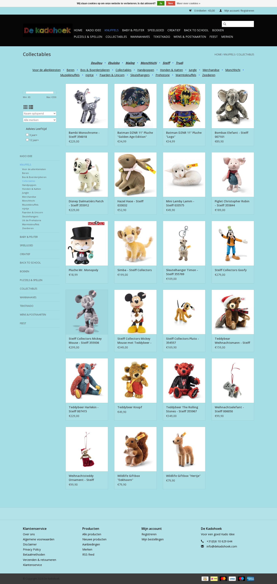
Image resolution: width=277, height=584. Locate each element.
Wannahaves (140, 37)
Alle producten (91, 534)
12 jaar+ (34, 140)
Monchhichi (232, 70)
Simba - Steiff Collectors (134, 270)
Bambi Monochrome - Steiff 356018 (84, 135)
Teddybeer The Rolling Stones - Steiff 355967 (182, 409)
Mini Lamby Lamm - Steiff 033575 (180, 203)
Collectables (116, 37)
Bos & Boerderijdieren (95, 70)
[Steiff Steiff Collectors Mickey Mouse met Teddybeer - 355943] (135, 312)
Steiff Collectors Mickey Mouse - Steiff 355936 (85, 341)
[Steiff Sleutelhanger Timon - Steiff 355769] (184, 243)
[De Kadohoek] (48, 30)
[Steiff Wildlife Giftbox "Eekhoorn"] (135, 449)
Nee (170, 3)
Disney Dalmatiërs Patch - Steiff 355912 (86, 203)
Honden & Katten (171, 70)
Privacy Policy (32, 549)
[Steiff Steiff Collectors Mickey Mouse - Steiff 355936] (86, 312)
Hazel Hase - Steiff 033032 (130, 203)
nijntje (90, 75)
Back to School (196, 30)
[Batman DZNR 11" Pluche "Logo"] (184, 106)
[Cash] (204, 578)
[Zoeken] (225, 24)
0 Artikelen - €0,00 (204, 10)
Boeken (218, 30)
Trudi (179, 63)
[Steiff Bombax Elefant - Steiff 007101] (233, 106)
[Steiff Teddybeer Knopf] (135, 380)
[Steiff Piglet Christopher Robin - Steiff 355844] (233, 174)
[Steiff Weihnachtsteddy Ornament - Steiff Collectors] (86, 449)
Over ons (29, 534)
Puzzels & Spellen (88, 37)
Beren (70, 70)
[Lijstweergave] (31, 107)
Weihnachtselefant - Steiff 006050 (229, 409)
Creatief (173, 30)
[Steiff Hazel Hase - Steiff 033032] (135, 174)
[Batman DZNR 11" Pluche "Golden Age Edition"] (135, 106)
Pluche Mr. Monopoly (83, 270)
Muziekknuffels (70, 75)
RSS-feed (88, 554)
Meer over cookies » (188, 3)
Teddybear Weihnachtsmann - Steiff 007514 (232, 341)
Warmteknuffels (186, 75)
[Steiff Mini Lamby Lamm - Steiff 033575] (184, 174)
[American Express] (250, 578)
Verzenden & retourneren (39, 560)
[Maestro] (241, 578)
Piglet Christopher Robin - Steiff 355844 (232, 203)
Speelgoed (156, 30)
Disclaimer (30, 544)
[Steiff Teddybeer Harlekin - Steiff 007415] (86, 380)
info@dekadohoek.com (222, 546)
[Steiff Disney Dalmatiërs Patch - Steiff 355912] (86, 174)
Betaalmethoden (34, 554)
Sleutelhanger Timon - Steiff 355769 (182, 272)
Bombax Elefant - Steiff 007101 (231, 135)
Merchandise (211, 70)
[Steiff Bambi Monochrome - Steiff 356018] (86, 106)
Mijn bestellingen (153, 539)
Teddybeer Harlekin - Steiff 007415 (84, 409)
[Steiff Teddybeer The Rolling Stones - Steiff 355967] (184, 380)
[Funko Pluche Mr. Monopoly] (86, 243)
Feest (213, 37)
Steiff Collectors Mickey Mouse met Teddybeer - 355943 (134, 341)
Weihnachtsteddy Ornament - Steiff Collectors (81, 478)
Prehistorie (163, 75)
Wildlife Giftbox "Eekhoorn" (128, 478)
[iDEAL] (213, 578)
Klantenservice (32, 565)
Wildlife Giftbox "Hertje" (183, 476)
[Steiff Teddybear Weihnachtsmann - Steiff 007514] (233, 312)
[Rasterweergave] (26, 107)
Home (78, 30)
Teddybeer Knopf (129, 407)
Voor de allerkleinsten (46, 70)
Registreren (149, 534)
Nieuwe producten (94, 539)
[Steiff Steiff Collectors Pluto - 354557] (184, 312)
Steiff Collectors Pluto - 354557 (182, 341)
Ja (160, 3)
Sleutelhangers (140, 75)
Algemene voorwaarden (38, 539)
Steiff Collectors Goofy (231, 270)
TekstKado (161, 37)
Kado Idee (93, 30)
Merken (227, 37)
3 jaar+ (33, 135)
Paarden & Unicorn (112, 75)
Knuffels (111, 30)
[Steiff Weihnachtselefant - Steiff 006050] (233, 380)
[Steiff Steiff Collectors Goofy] (233, 243)
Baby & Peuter (133, 30)
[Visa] (231, 578)
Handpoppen (145, 70)
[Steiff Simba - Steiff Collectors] (135, 243)
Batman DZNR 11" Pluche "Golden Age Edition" (135, 135)
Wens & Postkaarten (190, 37)
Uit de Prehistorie (31, 220)
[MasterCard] (222, 578)
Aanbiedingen (91, 544)
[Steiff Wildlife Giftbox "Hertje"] (184, 449)
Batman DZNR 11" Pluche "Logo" (184, 135)
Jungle (193, 70)
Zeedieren (208, 75)
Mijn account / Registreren (239, 10)
